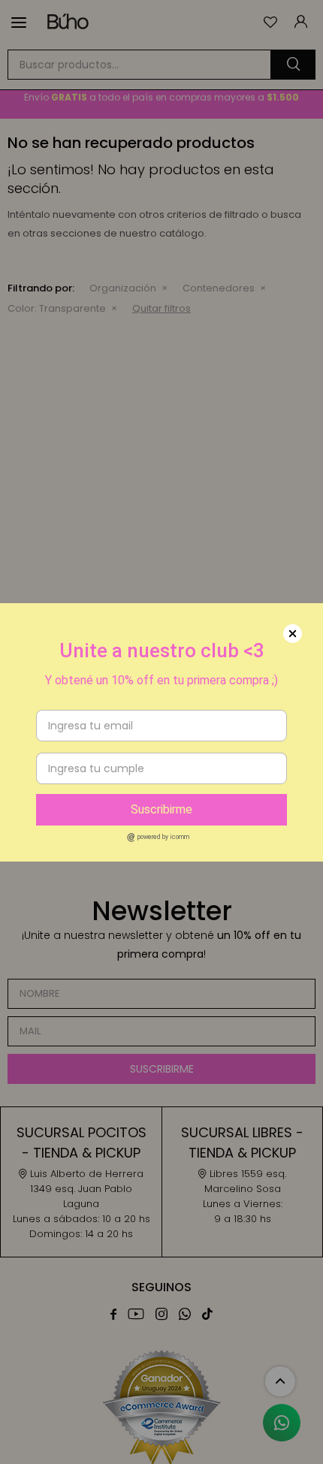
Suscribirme (161, 809)
